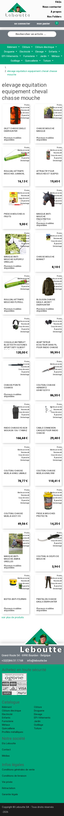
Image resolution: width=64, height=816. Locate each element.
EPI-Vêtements (10, 56)
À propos (56, 11)
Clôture (26, 47)
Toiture (47, 60)
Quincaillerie (32, 60)
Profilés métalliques (12, 732)
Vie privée (7, 782)
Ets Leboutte (9, 743)
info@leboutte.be (37, 660)
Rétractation (8, 788)
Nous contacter (52, 6)
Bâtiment (12, 47)
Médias (6, 755)
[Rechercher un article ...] (53, 34)
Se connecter (22, 23)
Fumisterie (29, 56)
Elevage (39, 51)
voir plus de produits (12, 617)
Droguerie (9, 51)
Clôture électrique (45, 47)
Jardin (43, 56)
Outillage (16, 60)
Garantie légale (10, 794)
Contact (6, 749)
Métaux (56, 56)
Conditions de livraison (14, 775)
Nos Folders (54, 16)
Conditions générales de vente (18, 769)
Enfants (53, 51)
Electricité (25, 51)
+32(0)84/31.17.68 (12, 660)
